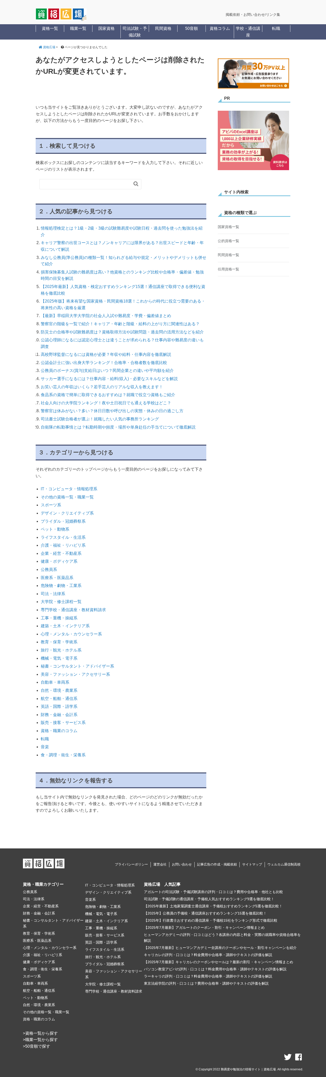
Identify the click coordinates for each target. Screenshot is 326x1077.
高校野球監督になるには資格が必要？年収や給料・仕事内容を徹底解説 (106, 354)
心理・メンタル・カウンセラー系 (71, 634)
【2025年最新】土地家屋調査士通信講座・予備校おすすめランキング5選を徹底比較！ (213, 906)
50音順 (191, 28)
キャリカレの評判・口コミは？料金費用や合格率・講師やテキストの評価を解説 (208, 955)
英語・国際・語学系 (59, 706)
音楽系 (90, 899)
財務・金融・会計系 (59, 714)
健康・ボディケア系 (59, 561)
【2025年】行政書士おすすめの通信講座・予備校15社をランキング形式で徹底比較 (210, 920)
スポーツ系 (51, 505)
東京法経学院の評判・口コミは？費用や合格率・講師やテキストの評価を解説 (206, 983)
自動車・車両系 (55, 682)
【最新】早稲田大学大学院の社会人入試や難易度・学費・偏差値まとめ (106, 316)
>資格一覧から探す (40, 1033)
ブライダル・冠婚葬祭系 (63, 521)
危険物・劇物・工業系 (61, 585)
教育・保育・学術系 (59, 642)
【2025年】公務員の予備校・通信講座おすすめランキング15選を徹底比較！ (205, 913)
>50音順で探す (36, 1046)
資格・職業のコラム (59, 731)
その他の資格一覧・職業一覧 (67, 497)
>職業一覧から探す (40, 1039)
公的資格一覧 (228, 241)
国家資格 (106, 28)
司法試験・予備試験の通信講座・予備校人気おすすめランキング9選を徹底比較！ (209, 899)
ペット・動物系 (55, 529)
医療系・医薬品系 (57, 577)
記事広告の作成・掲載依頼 (217, 864)
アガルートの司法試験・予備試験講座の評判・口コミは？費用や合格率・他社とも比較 (213, 892)
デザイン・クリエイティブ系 (67, 513)
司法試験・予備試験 (135, 31)
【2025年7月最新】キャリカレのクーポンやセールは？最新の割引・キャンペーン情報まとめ (218, 962)
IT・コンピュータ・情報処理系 (69, 489)
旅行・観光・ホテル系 (61, 650)
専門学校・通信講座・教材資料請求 (73, 610)
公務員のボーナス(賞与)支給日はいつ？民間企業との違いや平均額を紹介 (107, 370)
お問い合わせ (182, 864)
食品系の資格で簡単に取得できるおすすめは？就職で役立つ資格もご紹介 (108, 395)
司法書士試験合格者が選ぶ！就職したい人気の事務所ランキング (100, 419)
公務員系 (49, 569)
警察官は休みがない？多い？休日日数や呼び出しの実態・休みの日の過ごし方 (112, 411)
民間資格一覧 (228, 255)
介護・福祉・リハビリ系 (63, 545)
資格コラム (220, 28)
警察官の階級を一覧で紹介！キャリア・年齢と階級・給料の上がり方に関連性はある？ (120, 324)
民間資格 (163, 28)
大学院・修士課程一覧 (61, 601)
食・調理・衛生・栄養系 (63, 755)
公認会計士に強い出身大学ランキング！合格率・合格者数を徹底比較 (104, 362)
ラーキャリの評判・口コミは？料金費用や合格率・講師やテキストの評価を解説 (208, 976)
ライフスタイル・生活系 (63, 537)
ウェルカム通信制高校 (284, 864)
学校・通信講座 (248, 31)
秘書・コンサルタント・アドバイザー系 (77, 666)
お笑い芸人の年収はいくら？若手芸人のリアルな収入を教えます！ (102, 387)
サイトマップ (252, 864)
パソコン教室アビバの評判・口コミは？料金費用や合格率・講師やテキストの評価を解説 (215, 969)
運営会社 (160, 864)
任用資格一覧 (228, 269)
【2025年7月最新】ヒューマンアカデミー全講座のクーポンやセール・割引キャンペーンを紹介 (220, 948)
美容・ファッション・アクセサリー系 (75, 674)
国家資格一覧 (228, 227)
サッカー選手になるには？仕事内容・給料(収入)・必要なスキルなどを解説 (109, 379)
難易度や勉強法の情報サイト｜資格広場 (248, 1069)
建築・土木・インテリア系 (65, 626)
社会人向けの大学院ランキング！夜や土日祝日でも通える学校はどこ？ (106, 403)
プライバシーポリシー (131, 864)
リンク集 (273, 14)
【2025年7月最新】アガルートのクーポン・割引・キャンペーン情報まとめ (204, 927)
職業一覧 (78, 28)
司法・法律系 (53, 594)
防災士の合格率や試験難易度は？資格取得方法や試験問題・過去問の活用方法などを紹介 (122, 332)
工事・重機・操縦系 (59, 618)
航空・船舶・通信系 (59, 698)
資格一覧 (50, 28)
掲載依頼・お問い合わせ (245, 14)
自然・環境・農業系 (59, 690)
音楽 (45, 747)
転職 (276, 28)
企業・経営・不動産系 (61, 553)
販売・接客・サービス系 (63, 722)
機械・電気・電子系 (59, 658)
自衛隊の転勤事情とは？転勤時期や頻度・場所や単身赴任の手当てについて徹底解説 (118, 427)
